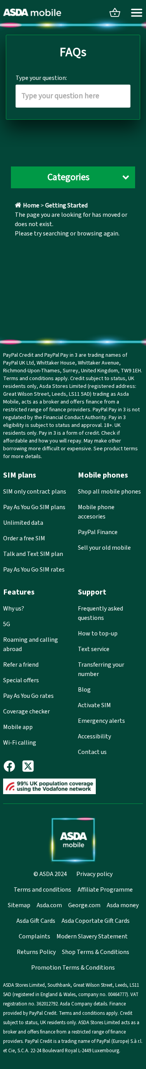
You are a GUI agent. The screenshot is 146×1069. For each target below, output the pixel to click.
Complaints (34, 936)
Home (31, 205)
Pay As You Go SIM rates (34, 569)
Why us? (13, 608)
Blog (84, 689)
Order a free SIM (24, 538)
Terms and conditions (42, 889)
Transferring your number (101, 669)
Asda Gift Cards (35, 921)
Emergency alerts (101, 721)
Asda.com (49, 905)
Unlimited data (23, 523)
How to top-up (98, 633)
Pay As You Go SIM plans (34, 507)
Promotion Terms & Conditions (73, 967)
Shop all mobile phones (109, 491)
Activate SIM (94, 705)
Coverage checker (26, 711)
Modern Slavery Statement (92, 936)
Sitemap (19, 905)
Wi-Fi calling (19, 742)
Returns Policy (36, 952)
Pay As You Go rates (28, 696)
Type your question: (41, 78)
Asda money (123, 905)
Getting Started (66, 205)
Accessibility (94, 736)
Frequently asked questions (100, 613)
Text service (93, 649)
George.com (84, 905)
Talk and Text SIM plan (33, 554)
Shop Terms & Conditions (95, 952)
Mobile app (18, 727)
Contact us (92, 752)
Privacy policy (94, 874)
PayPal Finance (98, 532)
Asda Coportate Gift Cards (96, 921)
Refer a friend (21, 664)
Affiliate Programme (105, 889)
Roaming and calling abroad (30, 644)
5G (6, 624)
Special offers (21, 680)
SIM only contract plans (34, 491)
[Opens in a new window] (12, 766)
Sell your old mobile (104, 547)
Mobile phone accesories (96, 512)
